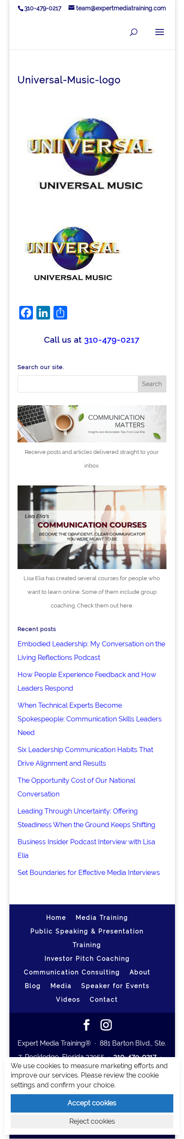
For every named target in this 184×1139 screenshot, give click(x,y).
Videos (68, 999)
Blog (33, 985)
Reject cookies (92, 1121)
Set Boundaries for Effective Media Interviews (89, 873)
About (140, 972)
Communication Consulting (72, 972)
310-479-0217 (42, 8)
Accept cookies (92, 1103)
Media (61, 985)
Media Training (102, 917)
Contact (104, 999)
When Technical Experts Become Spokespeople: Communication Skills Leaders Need (90, 719)
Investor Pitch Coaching (87, 958)
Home (56, 917)
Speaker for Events (115, 985)
